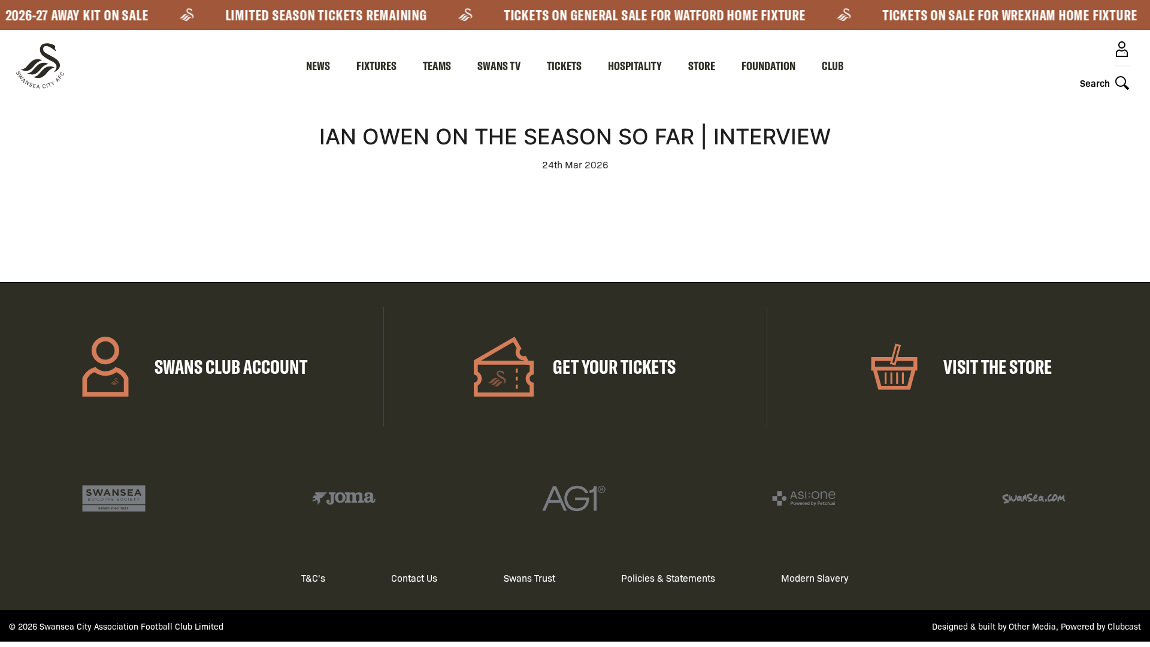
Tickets (564, 65)
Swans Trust (529, 578)
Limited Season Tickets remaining (316, 15)
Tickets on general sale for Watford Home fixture (646, 15)
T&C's (313, 578)
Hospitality (635, 65)
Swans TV (498, 65)
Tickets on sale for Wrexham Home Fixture (1000, 15)
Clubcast (1124, 626)
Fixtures (376, 65)
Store (701, 65)
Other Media (1032, 626)
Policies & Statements (668, 578)
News (318, 65)
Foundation (768, 65)
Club (833, 65)
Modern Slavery (815, 578)
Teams (437, 65)
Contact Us (414, 578)
